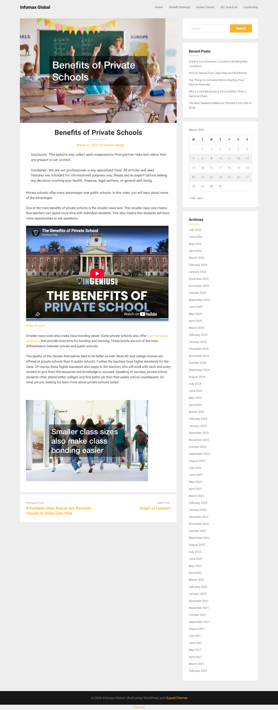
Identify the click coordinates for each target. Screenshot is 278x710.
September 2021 (199, 621)
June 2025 (195, 306)
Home (159, 7)
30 (211, 186)
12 (238, 158)
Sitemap (139, 707)
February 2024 (198, 418)
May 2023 (195, 481)
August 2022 (197, 544)
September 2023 (199, 453)
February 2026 (198, 264)
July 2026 (195, 229)
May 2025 (195, 314)
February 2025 (198, 334)
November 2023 (199, 440)
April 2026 (195, 250)
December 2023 (199, 432)
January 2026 (198, 271)
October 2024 (197, 362)
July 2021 (195, 635)
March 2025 (196, 327)
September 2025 (199, 299)
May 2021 (195, 649)
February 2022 (198, 586)
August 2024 (197, 376)
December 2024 (199, 348)
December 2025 (199, 278)
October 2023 (197, 446)
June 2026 (195, 236)
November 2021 (199, 607)
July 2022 (195, 551)
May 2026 (195, 243)
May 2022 (195, 566)
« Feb (192, 198)
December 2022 (199, 516)
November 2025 (199, 285)
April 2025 (195, 320)
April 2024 (195, 404)
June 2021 (195, 642)
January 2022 (198, 593)
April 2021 (195, 657)
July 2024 (195, 383)
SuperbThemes (176, 698)
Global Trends (205, 7)
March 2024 (196, 411)
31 (220, 186)
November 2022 (199, 523)
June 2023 (195, 474)
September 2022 (199, 537)
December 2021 (199, 601)
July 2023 (195, 467)
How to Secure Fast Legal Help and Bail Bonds (218, 73)
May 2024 (195, 397)
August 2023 (197, 460)
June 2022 (195, 558)
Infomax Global (35, 7)
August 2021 (197, 628)
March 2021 (196, 663)
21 (193, 177)
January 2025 (198, 341)
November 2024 (199, 355)
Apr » (200, 198)
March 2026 (196, 257)
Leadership (250, 7)
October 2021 (197, 614)
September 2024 (199, 369)
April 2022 (195, 572)
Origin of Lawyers (155, 508)
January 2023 (198, 509)
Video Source (35, 326)
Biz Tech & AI (229, 7)
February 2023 (198, 502)
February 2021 (198, 670)
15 (202, 167)
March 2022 (196, 579)
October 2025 (197, 292)
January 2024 (198, 425)
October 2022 (197, 530)
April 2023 (195, 488)
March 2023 (196, 495)
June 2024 (195, 390)
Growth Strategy (179, 7)
